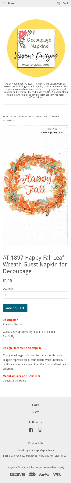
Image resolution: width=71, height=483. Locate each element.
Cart (65, 3)
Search (35, 412)
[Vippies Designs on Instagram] (40, 430)
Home (5, 116)
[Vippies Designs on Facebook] (31, 430)
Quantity (8, 288)
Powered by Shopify (54, 467)
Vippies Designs (35, 467)
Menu (11, 3)
